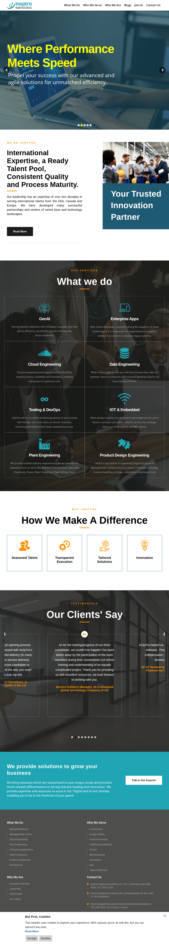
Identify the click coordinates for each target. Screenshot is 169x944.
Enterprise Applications (21, 849)
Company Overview (19, 883)
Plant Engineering (18, 854)
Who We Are (113, 5)
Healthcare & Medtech (100, 844)
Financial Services (98, 839)
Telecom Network (98, 870)
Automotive (95, 860)
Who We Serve (92, 5)
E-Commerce (95, 829)
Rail (91, 865)
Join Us (139, 5)
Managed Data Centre (20, 834)
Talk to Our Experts (144, 780)
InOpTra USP (15, 894)
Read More (32, 931)
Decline (46, 938)
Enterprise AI (15, 865)
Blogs (127, 5)
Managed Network (18, 829)
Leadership (15, 888)
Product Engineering (19, 860)
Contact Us (153, 5)
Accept (31, 938)
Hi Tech (93, 849)
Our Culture (15, 899)
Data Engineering (18, 844)
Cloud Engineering (18, 839)
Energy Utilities (96, 834)
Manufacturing (97, 854)
